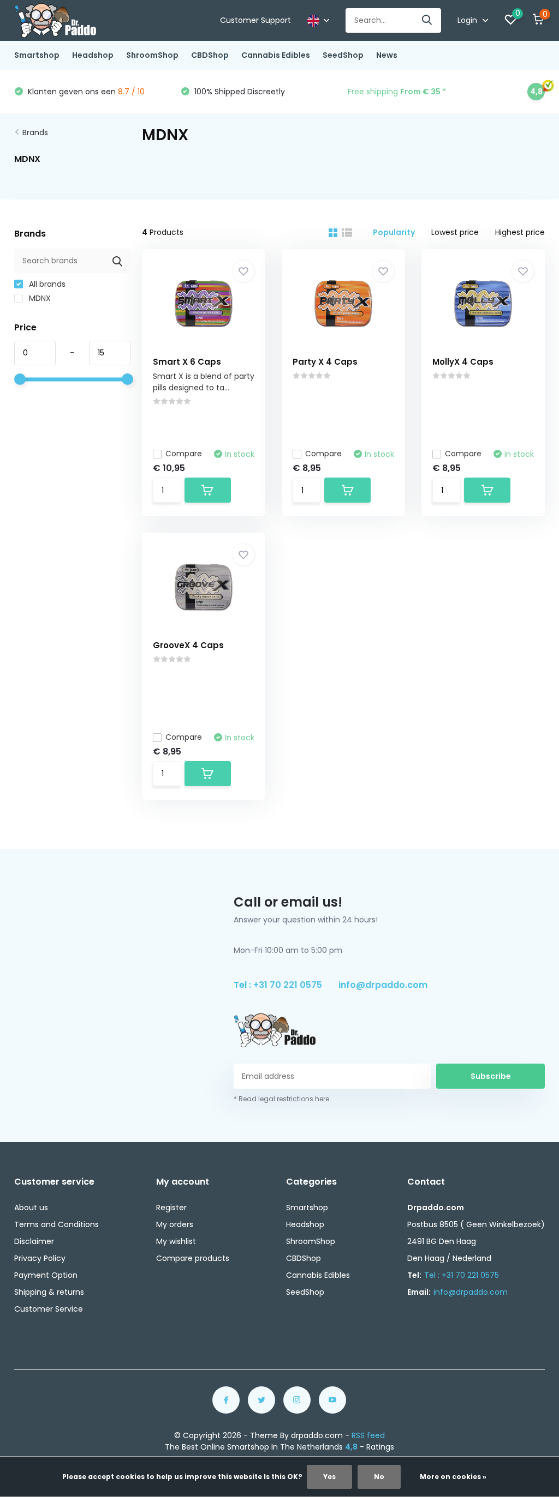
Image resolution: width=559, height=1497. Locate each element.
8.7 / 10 (131, 91)
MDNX (39, 298)
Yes (329, 1476)
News (386, 55)
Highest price (520, 232)
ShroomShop (152, 55)
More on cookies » (453, 1476)
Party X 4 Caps (325, 361)
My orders (174, 1224)
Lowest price (455, 232)
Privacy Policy (40, 1258)
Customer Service (48, 1308)
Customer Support (255, 20)
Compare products (192, 1258)
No (379, 1476)
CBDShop (210, 55)
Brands (35, 132)
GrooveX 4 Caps (188, 645)
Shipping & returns (49, 1292)
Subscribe (491, 1076)
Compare (183, 453)
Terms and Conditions (56, 1224)
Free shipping (397, 91)
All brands (46, 284)
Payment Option (46, 1275)
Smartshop (37, 55)
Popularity (394, 232)
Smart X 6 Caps (187, 361)
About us (31, 1207)
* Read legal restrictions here (281, 1098)
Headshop (93, 55)
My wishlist (176, 1241)
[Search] (427, 20)
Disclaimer (34, 1241)
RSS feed (368, 1435)
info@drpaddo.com (382, 985)
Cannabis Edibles (275, 55)
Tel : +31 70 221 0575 (278, 985)
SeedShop (343, 55)
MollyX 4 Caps (462, 361)
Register (171, 1207)
